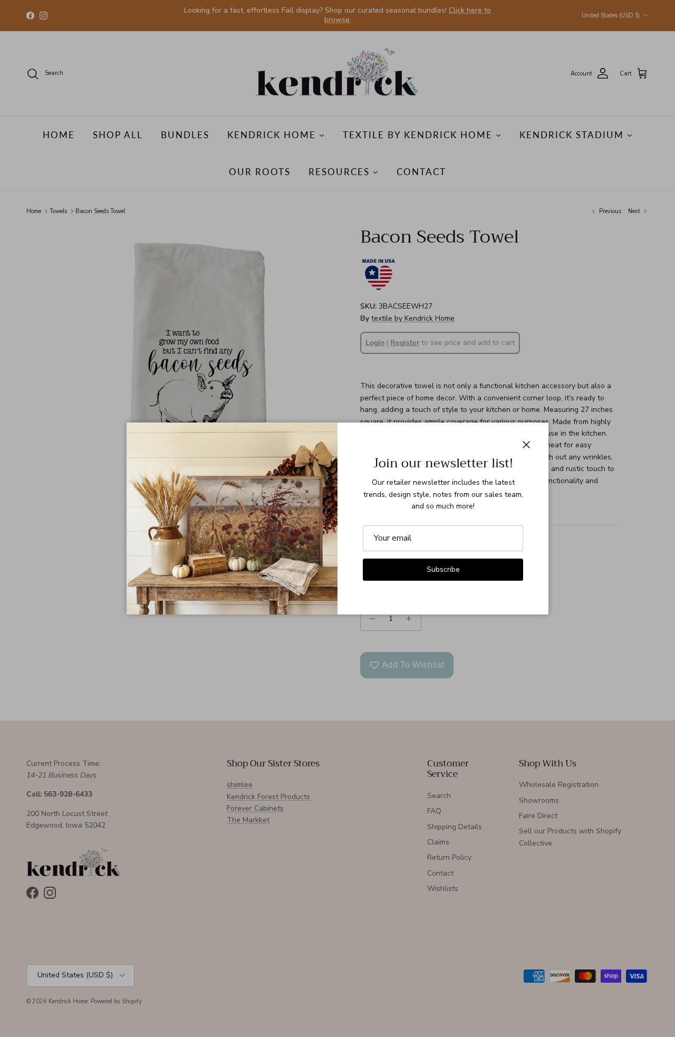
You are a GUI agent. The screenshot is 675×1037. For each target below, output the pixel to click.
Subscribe (443, 569)
